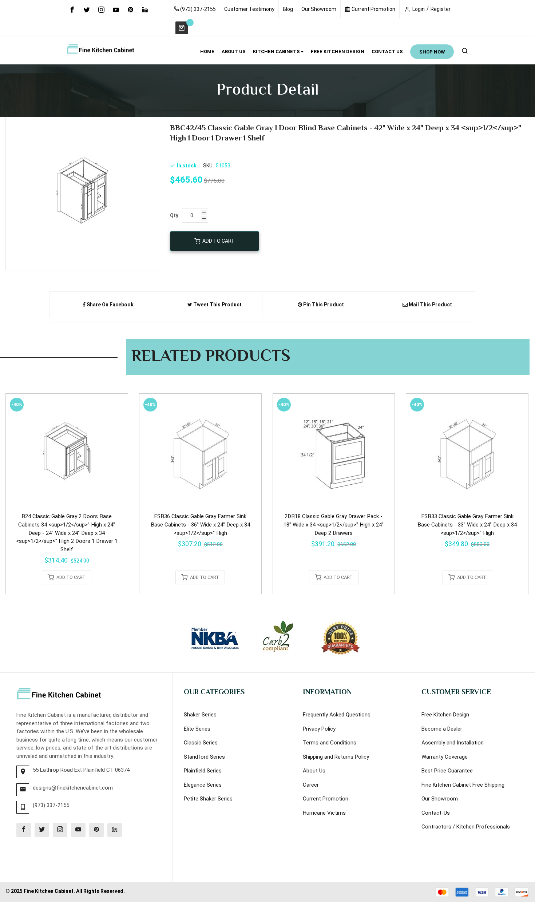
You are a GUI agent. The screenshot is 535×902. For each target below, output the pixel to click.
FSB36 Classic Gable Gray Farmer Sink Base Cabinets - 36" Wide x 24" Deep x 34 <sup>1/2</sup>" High (200, 524)
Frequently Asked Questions (336, 714)
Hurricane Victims (324, 813)
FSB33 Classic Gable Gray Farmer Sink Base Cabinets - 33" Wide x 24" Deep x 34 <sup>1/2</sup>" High (467, 524)
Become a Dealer (441, 729)
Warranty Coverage (444, 757)
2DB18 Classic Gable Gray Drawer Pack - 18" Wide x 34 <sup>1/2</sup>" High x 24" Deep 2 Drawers (334, 524)
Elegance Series (203, 785)
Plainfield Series (203, 770)
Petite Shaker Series (208, 798)
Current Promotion (372, 9)
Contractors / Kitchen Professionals (465, 826)
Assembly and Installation (452, 742)
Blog (288, 9)
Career (311, 785)
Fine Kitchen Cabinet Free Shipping (462, 785)
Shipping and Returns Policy (336, 757)
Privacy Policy (319, 729)
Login (418, 9)
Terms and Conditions (329, 742)
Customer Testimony (249, 9)
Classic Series (201, 742)
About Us (314, 770)
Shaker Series (200, 714)
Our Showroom (318, 9)
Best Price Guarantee (447, 770)
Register (441, 9)
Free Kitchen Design (445, 714)
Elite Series (197, 729)
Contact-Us (435, 813)
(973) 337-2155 (197, 9)
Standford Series (204, 757)
